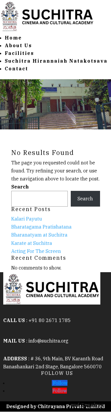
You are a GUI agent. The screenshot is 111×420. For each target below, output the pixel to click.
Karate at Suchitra (31, 243)
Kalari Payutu (26, 219)
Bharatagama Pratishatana (41, 227)
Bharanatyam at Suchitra (39, 235)
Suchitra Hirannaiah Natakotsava (56, 61)
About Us (18, 45)
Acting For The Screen (36, 251)
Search (20, 187)
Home (13, 38)
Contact (16, 69)
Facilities (19, 53)
